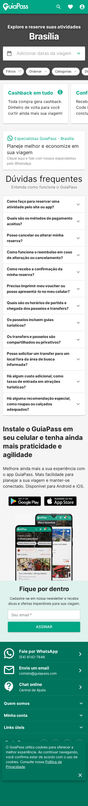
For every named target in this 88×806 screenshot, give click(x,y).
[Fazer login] (82, 7)
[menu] (9, 53)
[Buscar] (59, 7)
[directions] (78, 53)
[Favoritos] (70, 7)
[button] (13, 71)
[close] (80, 775)
